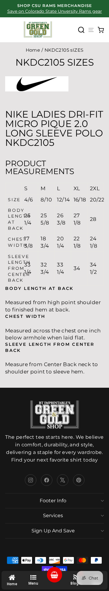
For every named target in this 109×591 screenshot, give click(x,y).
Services (53, 515)
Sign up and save (53, 531)
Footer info (53, 500)
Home (33, 50)
